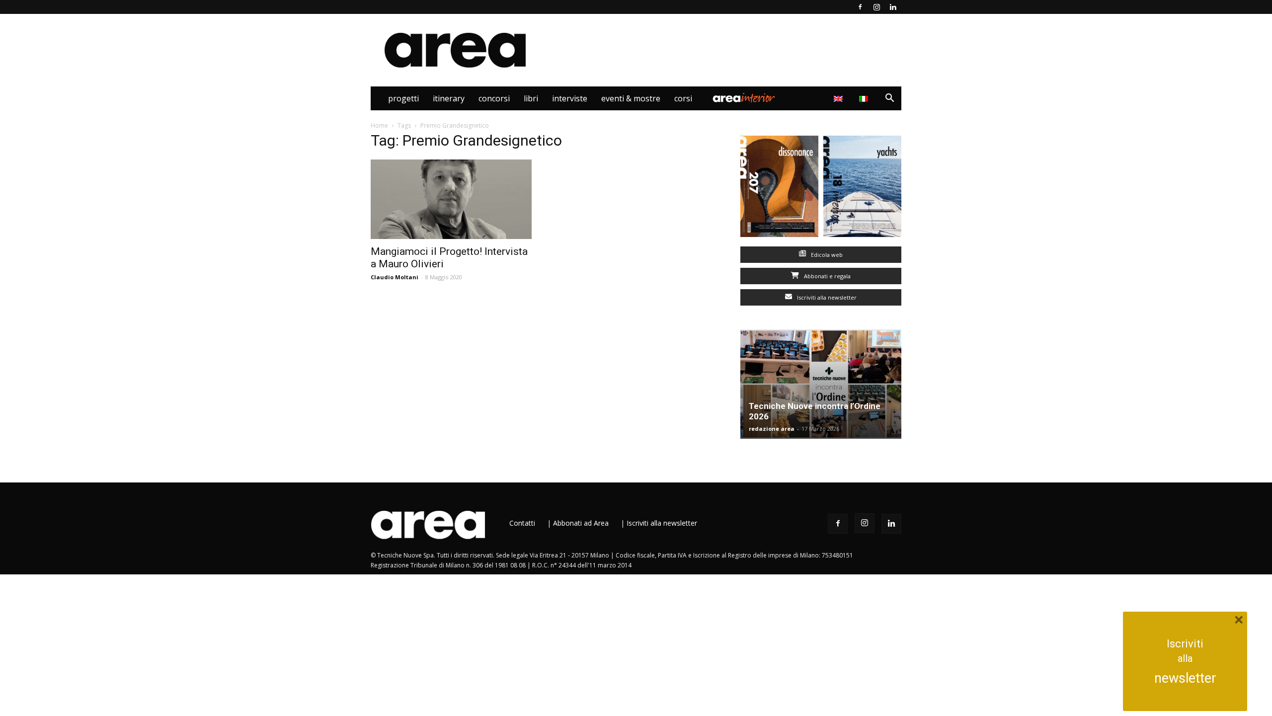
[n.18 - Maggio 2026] (862, 188)
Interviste (569, 98)
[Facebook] (860, 7)
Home (379, 125)
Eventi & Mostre (630, 98)
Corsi (683, 98)
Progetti (403, 98)
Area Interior (744, 98)
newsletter (1185, 678)
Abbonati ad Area (581, 523)
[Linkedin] (892, 7)
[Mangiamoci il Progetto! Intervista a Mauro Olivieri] (451, 199)
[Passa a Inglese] (839, 98)
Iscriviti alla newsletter (826, 297)
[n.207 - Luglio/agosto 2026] (779, 188)
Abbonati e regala (826, 276)
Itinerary (449, 98)
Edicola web (826, 254)
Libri (531, 98)
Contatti (522, 523)
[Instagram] (876, 7)
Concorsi (494, 98)
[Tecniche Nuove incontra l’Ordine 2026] (820, 384)
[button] (889, 99)
